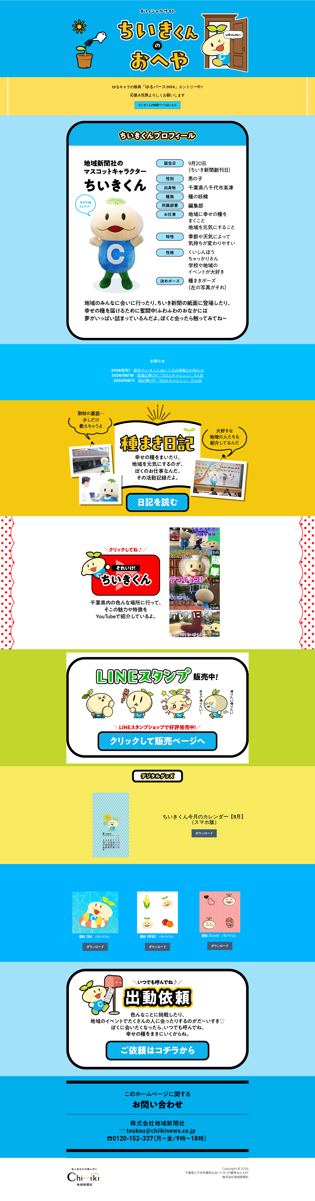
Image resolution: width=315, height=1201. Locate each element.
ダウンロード (204, 833)
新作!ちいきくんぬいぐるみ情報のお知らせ (169, 370)
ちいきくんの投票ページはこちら (157, 105)
